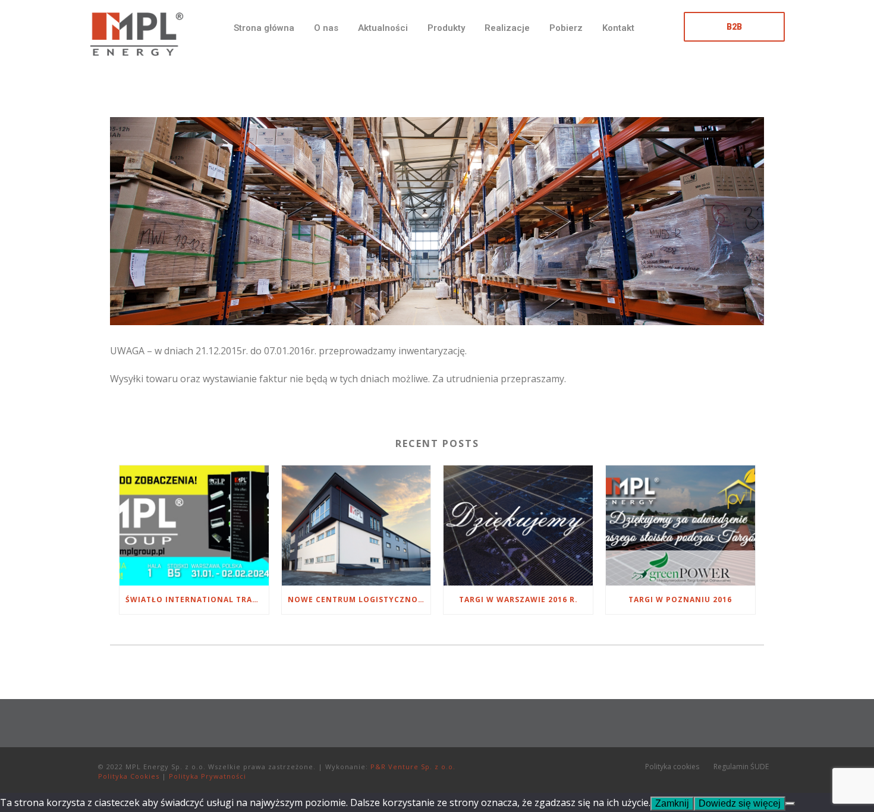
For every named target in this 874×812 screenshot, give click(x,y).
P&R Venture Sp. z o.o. (412, 766)
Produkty (446, 28)
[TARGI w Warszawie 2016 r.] (518, 525)
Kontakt (618, 28)
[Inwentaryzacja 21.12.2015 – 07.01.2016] (111, 107)
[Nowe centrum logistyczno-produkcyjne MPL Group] (356, 525)
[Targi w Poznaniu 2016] (680, 525)
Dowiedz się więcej (740, 803)
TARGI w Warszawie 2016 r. (518, 599)
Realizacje (507, 28)
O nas (326, 28)
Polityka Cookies (128, 776)
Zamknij (672, 803)
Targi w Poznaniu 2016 (680, 599)
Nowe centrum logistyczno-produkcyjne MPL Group (359, 599)
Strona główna (264, 28)
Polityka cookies (672, 767)
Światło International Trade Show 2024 (197, 599)
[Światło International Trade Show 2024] (194, 525)
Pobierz (566, 28)
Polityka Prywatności (207, 776)
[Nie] (790, 803)
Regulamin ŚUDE (741, 767)
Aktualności (383, 28)
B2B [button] (734, 27)
